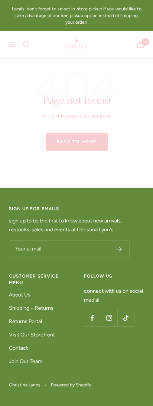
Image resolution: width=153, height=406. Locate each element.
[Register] (119, 249)
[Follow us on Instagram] (109, 318)
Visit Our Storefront (32, 335)
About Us (19, 295)
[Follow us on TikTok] (125, 318)
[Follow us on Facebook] (92, 318)
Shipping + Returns (31, 308)
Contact (18, 348)
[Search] (26, 44)
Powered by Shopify (71, 384)
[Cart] (140, 44)
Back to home (77, 141)
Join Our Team (25, 361)
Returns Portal (25, 321)
